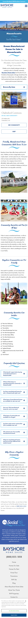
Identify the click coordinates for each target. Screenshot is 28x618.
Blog (14, 583)
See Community (14, 125)
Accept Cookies (14, 615)
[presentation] (26, 6)
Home (14, 562)
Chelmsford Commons (11, 112)
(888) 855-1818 (21, 506)
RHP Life (14, 580)
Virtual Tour (14, 573)
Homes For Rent (14, 569)
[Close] (25, 601)
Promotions (14, 576)
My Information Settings (14, 610)
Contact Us (14, 597)
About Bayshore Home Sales (14, 587)
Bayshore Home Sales (8, 72)
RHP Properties (14, 594)
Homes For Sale (14, 566)
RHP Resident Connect (19, 1)
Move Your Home (14, 590)
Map (14, 131)
